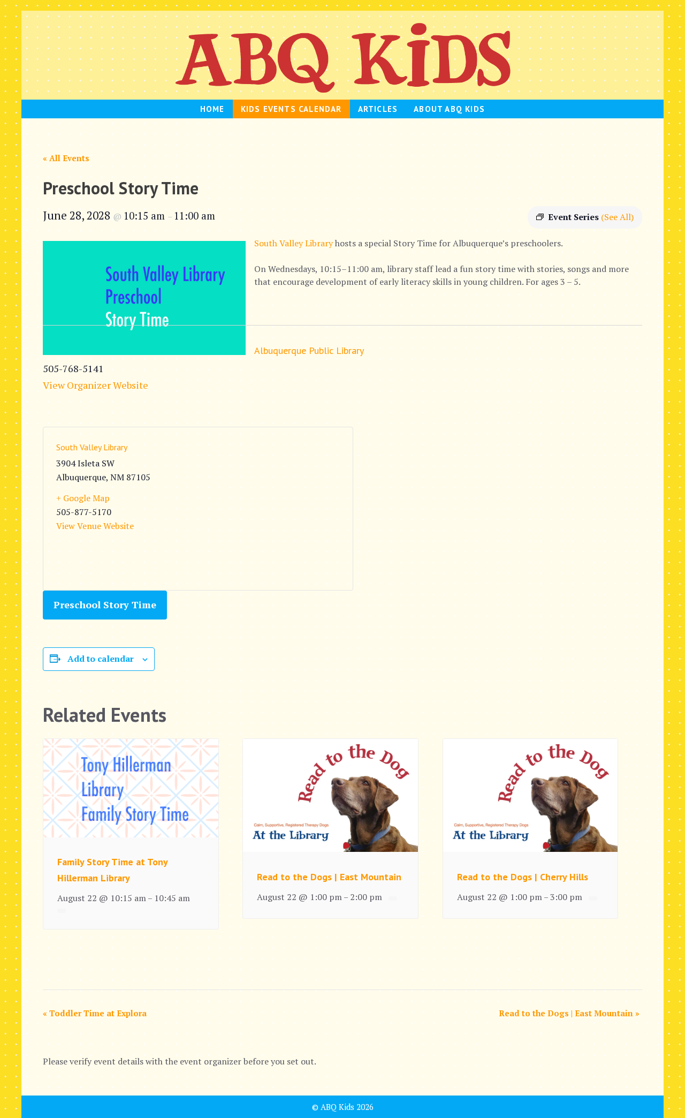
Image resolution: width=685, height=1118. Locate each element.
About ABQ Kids (449, 109)
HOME (212, 109)
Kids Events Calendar (291, 109)
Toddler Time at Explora (95, 1013)
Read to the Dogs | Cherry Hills (522, 877)
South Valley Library (293, 243)
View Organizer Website (95, 385)
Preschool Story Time (105, 604)
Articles (378, 109)
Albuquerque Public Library (309, 350)
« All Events (66, 158)
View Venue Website (95, 526)
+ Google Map (83, 498)
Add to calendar (100, 658)
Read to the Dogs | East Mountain (329, 877)
